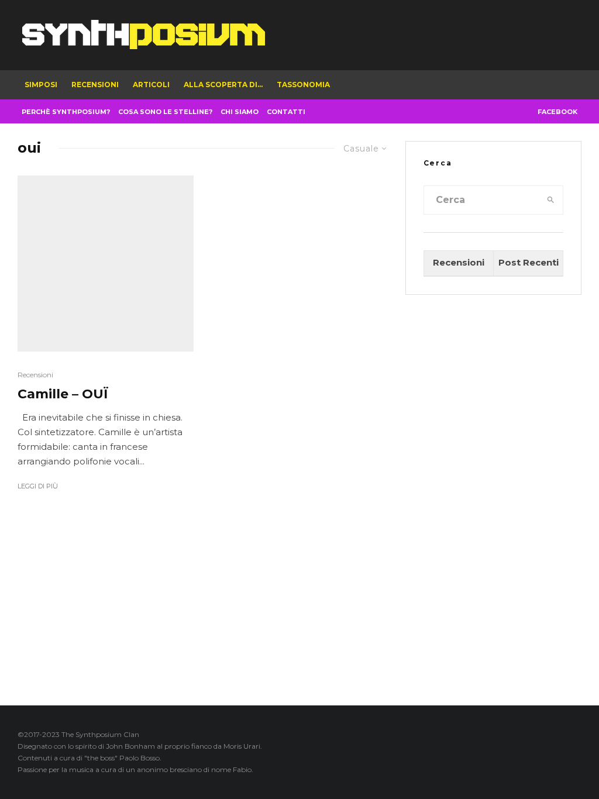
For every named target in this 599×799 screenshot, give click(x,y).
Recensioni (95, 84)
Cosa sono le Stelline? (165, 112)
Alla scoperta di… (223, 84)
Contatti (286, 112)
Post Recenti (528, 262)
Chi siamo (240, 112)
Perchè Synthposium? (66, 112)
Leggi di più (38, 486)
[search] (551, 200)
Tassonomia (303, 84)
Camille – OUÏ (63, 394)
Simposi (41, 84)
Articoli (151, 84)
